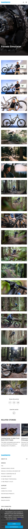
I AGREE (14, 523)
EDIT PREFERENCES (14, 526)
